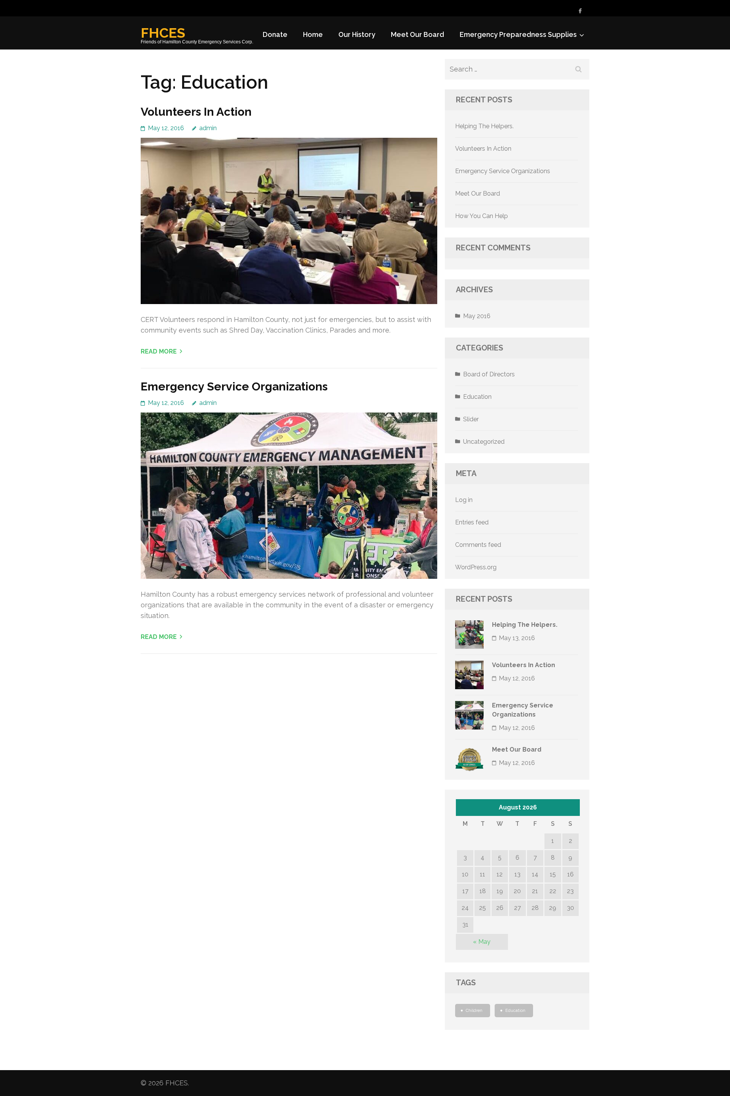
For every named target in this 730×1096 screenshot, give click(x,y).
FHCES (163, 33)
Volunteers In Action (196, 111)
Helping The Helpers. (484, 126)
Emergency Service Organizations (234, 386)
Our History (356, 34)
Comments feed (478, 544)
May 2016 (476, 316)
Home (313, 34)
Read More (159, 351)
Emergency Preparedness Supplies (518, 34)
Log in (464, 499)
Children (474, 1010)
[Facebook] (580, 11)
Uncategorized (484, 441)
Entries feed (472, 522)
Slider (471, 419)
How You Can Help (481, 216)
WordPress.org (476, 567)
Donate (275, 34)
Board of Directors (489, 374)
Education (477, 396)
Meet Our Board (417, 34)
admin (208, 128)
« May (481, 941)
